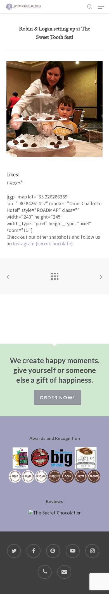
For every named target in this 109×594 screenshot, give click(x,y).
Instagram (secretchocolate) (43, 243)
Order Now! (57, 397)
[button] (101, 6)
